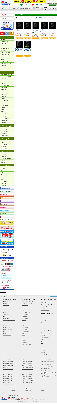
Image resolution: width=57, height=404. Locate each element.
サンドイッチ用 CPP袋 (4, 100)
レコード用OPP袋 (44, 322)
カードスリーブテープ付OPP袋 (27, 303)
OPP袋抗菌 (5, 325)
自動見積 (12, 33)
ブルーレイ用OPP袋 (44, 318)
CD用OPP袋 (43, 315)
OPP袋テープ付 (5, 301)
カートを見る (38, 4)
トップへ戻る (53, 296)
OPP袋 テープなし (4, 43)
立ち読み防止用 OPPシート (5, 135)
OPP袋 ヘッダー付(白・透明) (5, 52)
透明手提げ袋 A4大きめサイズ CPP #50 (47, 370)
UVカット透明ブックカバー (45, 306)
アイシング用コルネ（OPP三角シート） (47, 330)
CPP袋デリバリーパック (7, 335)
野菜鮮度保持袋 (24, 329)
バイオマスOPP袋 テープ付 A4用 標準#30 (48, 359)
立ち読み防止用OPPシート (45, 310)
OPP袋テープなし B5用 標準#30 (27, 369)
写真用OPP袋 (24, 333)
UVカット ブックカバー (4, 131)
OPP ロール (3, 160)
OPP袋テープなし (6, 305)
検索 (2, 33)
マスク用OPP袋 (24, 342)
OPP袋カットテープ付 (6, 327)
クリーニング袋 (43, 348)
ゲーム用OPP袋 (43, 320)
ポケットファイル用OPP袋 (26, 344)
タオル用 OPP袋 (3, 89)
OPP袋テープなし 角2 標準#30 (27, 376)
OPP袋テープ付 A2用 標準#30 (8, 367)
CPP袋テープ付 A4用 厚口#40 (46, 364)
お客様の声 (26, 4)
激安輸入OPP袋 (3, 183)
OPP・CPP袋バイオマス (7, 310)
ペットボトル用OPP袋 (25, 331)
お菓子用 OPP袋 (3, 96)
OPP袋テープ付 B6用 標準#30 (8, 369)
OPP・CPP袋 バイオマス (5, 48)
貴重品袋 (2, 179)
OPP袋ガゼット (5, 331)
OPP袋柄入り (5, 333)
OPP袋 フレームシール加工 (5, 54)
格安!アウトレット (4, 185)
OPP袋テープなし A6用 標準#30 (27, 359)
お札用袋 (2, 109)
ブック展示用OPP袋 (44, 308)
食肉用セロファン (3, 162)
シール (2, 172)
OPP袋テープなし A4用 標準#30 (27, 363)
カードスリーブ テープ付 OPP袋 (6, 76)
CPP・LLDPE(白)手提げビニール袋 (9, 320)
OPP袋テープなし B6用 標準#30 (27, 367)
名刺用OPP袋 (24, 320)
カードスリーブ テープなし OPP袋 (6, 74)
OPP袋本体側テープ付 (6, 303)
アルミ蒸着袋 (3, 168)
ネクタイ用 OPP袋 (4, 87)
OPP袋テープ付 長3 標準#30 (8, 384)
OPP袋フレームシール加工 (7, 316)
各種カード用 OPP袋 (4, 78)
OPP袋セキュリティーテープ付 (8, 329)
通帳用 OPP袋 (3, 111)
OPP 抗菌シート (3, 156)
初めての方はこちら (14, 390)
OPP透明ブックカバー (44, 302)
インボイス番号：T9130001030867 (14, 395)
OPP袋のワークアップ (5, 3)
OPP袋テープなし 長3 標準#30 (27, 382)
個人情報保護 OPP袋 (4, 120)
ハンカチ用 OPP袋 (4, 91)
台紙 (1, 174)
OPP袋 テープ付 (3, 39)
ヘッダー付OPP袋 (6, 314)
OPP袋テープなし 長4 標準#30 (27, 378)
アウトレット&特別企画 (44, 354)
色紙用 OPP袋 (3, 83)
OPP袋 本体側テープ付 (4, 41)
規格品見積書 (6, 33)
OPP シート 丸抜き (4, 154)
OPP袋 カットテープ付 (4, 61)
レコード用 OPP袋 (4, 148)
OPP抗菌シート (43, 328)
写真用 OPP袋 (3, 107)
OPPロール (42, 332)
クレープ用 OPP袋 (4, 102)
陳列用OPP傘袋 (3, 122)
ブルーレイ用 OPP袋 (4, 144)
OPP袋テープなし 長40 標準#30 (27, 380)
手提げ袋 (7, 56)
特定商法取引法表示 (28, 390)
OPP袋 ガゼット (3, 65)
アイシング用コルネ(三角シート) (6, 158)
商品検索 (42, 390)
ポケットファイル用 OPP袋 (5, 118)
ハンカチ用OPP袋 (25, 318)
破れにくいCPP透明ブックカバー (46, 304)
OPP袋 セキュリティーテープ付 (6, 63)
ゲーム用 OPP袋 (3, 146)
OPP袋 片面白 (3, 50)
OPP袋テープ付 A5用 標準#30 (8, 361)
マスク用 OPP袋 (3, 116)
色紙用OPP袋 (24, 310)
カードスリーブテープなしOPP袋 (27, 301)
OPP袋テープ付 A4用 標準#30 (8, 363)
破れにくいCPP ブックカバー (5, 129)
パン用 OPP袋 (3, 98)
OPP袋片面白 (5, 312)
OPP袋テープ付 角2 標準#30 (8, 378)
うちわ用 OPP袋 (3, 113)
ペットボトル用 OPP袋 (4, 105)
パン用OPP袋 (24, 325)
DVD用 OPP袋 (3, 142)
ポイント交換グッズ (4, 181)
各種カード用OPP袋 (25, 305)
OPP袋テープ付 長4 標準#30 (8, 380)
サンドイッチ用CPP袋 (25, 327)
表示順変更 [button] (39, 17)
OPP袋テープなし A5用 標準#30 (27, 361)
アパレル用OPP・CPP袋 (26, 312)
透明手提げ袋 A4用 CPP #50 (45, 368)
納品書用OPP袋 (24, 340)
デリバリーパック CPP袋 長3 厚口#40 (47, 366)
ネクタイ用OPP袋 (25, 314)
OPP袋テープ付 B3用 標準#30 (8, 374)
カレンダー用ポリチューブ (5, 176)
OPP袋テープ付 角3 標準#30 (8, 376)
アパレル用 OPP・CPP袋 (5, 85)
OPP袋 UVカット (3, 59)
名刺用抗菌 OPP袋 (4, 94)
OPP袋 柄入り (3, 67)
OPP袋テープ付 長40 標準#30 (8, 382)
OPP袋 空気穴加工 (4, 46)
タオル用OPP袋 (24, 316)
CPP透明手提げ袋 (6, 318)
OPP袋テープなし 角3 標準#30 (27, 374)
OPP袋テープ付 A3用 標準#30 (8, 365)
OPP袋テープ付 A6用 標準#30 (8, 359)
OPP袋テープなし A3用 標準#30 (27, 365)
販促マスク (2, 170)
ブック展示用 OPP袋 (4, 133)
